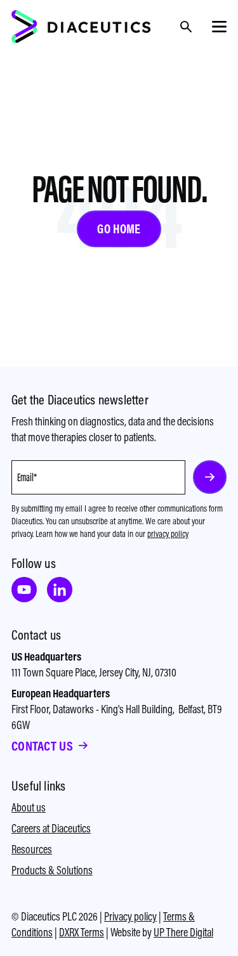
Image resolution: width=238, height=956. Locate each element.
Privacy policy (130, 916)
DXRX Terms (81, 932)
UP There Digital (183, 932)
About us (28, 807)
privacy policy (167, 533)
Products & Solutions (52, 870)
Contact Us (42, 746)
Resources (31, 849)
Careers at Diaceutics (51, 828)
